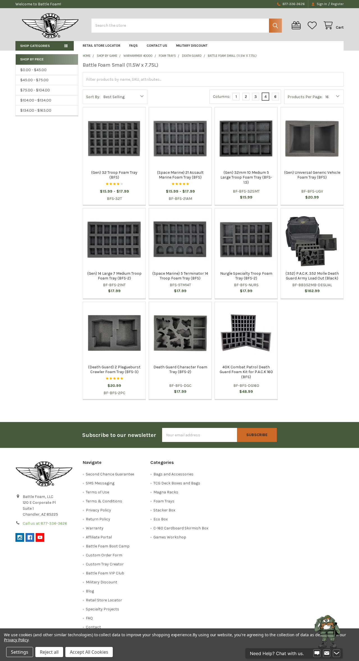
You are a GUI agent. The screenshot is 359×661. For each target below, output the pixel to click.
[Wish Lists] (313, 25)
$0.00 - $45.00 (33, 69)
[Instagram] (19, 537)
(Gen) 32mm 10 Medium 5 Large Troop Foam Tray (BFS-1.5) (246, 177)
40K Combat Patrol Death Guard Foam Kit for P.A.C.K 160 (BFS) (246, 372)
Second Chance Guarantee (110, 474)
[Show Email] (326, 653)
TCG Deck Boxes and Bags (176, 483)
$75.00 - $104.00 (35, 90)
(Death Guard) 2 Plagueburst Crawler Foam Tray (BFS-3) (114, 370)
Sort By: (93, 96)
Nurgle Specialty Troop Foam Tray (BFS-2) (246, 276)
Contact (93, 627)
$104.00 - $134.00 (35, 100)
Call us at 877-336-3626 (45, 523)
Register (337, 4)
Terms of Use (97, 492)
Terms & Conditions (104, 501)
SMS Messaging (100, 483)
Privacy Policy (98, 510)
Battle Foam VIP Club (105, 573)
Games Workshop (169, 537)
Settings (19, 652)
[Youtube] (40, 537)
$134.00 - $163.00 (35, 110)
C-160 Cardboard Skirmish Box (180, 528)
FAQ (89, 618)
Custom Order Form (104, 555)
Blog (90, 591)
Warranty (94, 528)
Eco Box (160, 519)
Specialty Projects (102, 609)
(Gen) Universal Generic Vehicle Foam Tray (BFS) (312, 175)
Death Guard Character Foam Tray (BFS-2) (180, 370)
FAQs (133, 46)
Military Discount (192, 46)
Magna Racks (165, 492)
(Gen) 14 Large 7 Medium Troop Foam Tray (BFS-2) (114, 276)
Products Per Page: (304, 96)
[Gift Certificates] (297, 25)
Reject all (49, 652)
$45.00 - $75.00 (34, 80)
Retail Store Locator (101, 46)
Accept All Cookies (89, 652)
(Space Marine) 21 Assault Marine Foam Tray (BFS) (180, 175)
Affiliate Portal (99, 537)
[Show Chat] (317, 653)
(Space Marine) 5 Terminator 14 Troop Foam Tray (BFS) (180, 276)
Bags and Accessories (173, 474)
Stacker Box (164, 510)
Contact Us (157, 46)
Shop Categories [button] (35, 46)
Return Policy (98, 519)
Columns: (221, 96)
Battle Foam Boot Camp (108, 546)
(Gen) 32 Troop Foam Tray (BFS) (114, 175)
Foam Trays (163, 501)
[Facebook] (30, 537)
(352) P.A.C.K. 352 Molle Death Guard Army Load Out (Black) (312, 276)
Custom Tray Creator (105, 564)
